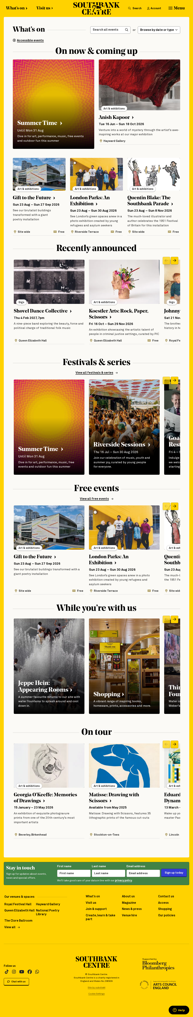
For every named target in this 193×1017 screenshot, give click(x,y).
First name (64, 866)
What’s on (15, 8)
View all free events (94, 498)
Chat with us (18, 981)
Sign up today (174, 872)
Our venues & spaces (19, 896)
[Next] (174, 260)
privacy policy (123, 880)
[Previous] (166, 260)
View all (9, 927)
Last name (99, 866)
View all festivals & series (94, 372)
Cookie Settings (96, 994)
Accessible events (30, 40)
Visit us (43, 8)
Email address (135, 866)
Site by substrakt (96, 988)
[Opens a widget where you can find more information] (178, 1010)
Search (137, 8)
